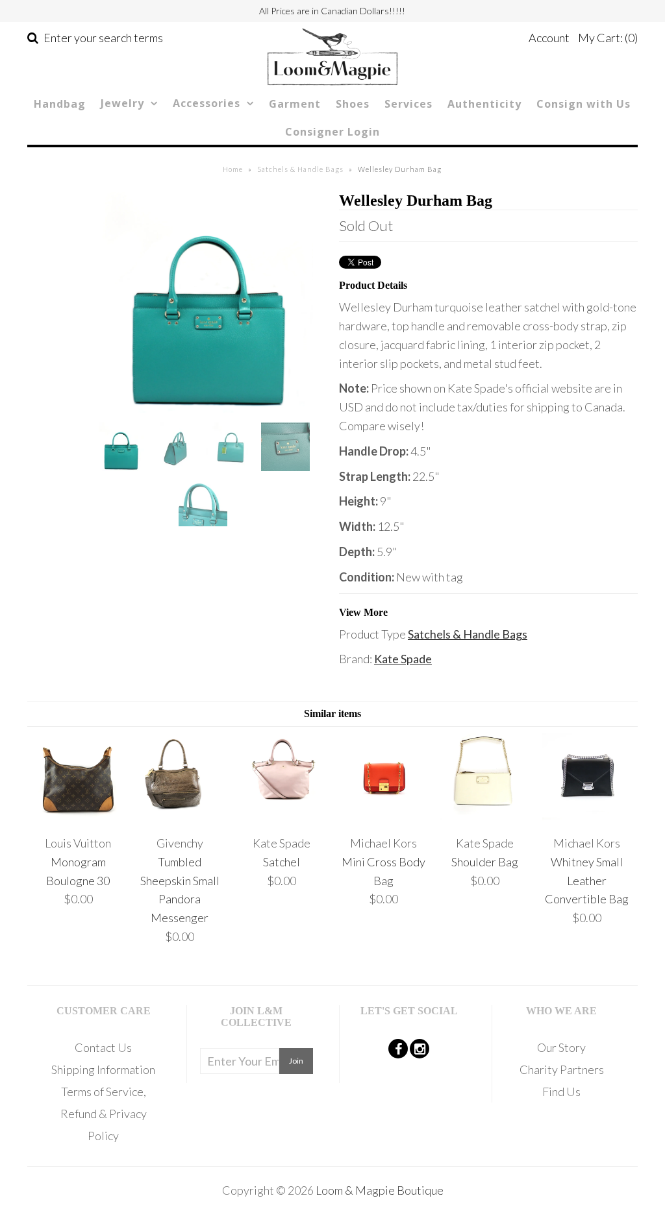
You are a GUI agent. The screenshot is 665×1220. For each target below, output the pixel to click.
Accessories (206, 103)
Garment (295, 104)
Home (233, 169)
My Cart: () (608, 37)
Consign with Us (583, 104)
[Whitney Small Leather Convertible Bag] (586, 818)
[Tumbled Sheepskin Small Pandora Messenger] (179, 818)
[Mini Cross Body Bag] (383, 818)
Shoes (353, 104)
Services (408, 104)
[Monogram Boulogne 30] (78, 818)
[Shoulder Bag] (484, 818)
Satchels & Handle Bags (300, 169)
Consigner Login (332, 132)
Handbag (60, 104)
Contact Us (103, 1047)
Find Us (561, 1091)
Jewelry (122, 103)
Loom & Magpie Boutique (380, 1190)
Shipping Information (103, 1069)
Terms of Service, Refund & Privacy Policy (103, 1113)
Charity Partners (562, 1069)
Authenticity (484, 104)
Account (549, 37)
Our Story (561, 1047)
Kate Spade (403, 659)
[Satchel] (281, 818)
